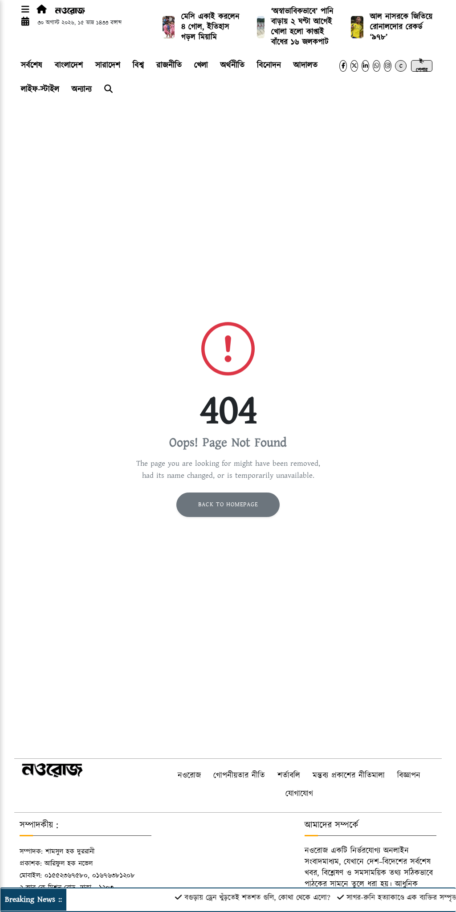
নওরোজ (189, 776)
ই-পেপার (422, 66)
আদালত (305, 65)
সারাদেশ (107, 65)
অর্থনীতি (232, 65)
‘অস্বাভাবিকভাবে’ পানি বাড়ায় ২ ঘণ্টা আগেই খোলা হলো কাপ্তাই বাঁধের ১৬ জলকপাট (302, 27)
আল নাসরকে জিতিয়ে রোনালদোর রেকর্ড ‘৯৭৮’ (401, 27)
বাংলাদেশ (69, 65)
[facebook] (343, 66)
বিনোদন (269, 65)
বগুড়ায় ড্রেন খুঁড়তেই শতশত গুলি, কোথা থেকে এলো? (249, 897)
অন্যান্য (82, 89)
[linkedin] (365, 66)
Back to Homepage (228, 504)
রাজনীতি (169, 65)
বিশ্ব (138, 65)
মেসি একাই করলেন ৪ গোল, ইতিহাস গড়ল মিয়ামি (210, 27)
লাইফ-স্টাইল (40, 89)
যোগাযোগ (299, 794)
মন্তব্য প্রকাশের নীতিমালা (349, 776)
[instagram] (387, 66)
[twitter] (354, 66)
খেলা (201, 65)
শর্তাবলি (288, 776)
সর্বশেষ (31, 65)
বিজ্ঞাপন (408, 776)
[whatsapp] (376, 66)
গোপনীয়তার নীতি (239, 776)
